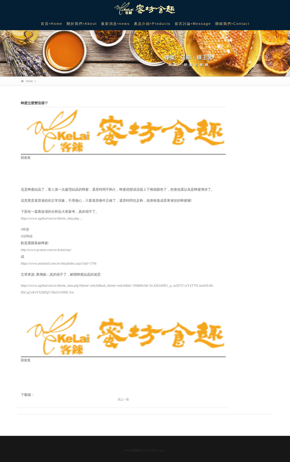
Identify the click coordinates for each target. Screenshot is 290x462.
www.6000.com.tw (155, 450)
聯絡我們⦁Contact (232, 24)
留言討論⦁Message (193, 24)
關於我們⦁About (82, 24)
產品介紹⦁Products (152, 24)
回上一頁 (123, 399)
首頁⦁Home (51, 24)
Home (29, 81)
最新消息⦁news (115, 24)
